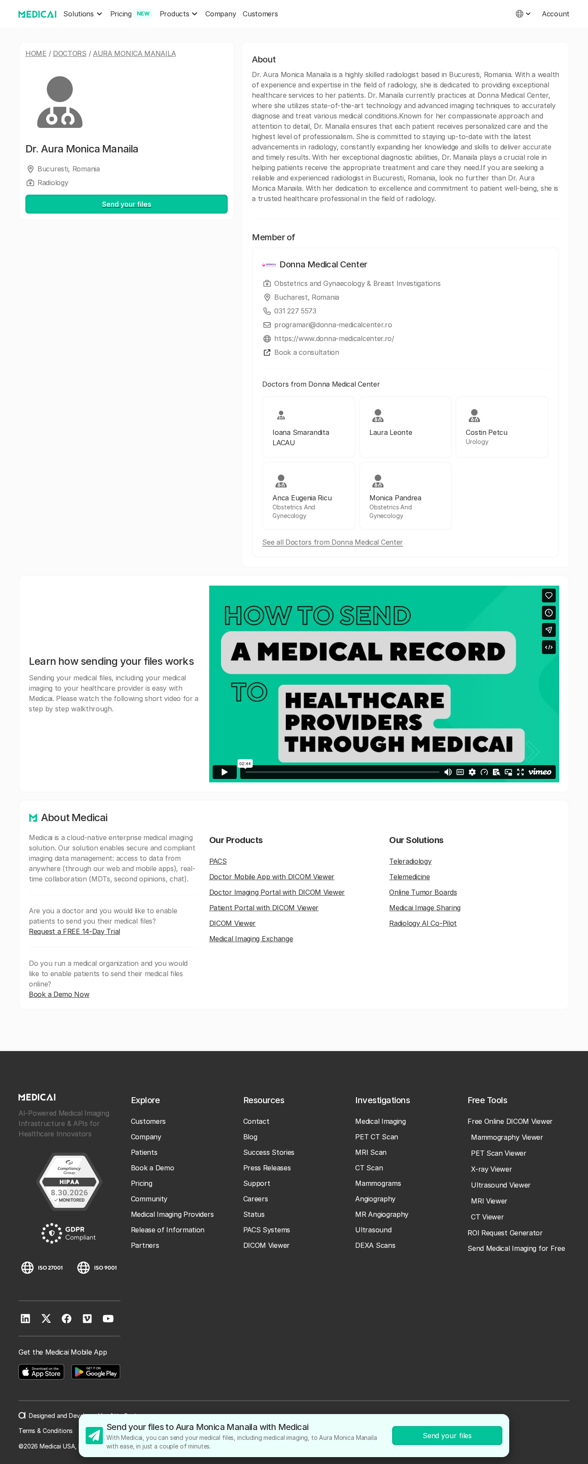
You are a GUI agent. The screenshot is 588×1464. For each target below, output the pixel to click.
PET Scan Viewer (498, 1153)
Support (256, 1183)
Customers (260, 13)
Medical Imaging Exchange (251, 938)
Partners (145, 1245)
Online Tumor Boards (423, 892)
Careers (255, 1198)
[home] (37, 13)
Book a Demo (152, 1167)
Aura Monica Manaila (134, 53)
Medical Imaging (380, 1121)
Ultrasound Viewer (501, 1185)
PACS (218, 861)
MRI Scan (371, 1152)
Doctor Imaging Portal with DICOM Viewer (277, 892)
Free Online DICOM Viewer (510, 1121)
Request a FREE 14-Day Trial (74, 931)
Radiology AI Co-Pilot (423, 923)
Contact (256, 1121)
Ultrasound (373, 1229)
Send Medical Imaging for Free (516, 1248)
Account (555, 13)
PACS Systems (266, 1229)
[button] (83, 14)
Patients (144, 1152)
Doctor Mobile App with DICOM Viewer (272, 876)
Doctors (70, 53)
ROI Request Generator (505, 1232)
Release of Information (167, 1229)
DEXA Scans (375, 1245)
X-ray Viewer (491, 1169)
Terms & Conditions (46, 1430)
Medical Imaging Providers (172, 1214)
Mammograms (378, 1183)
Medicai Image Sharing (425, 907)
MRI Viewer (489, 1201)
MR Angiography (382, 1214)
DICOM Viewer (232, 923)
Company (220, 13)
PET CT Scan (376, 1136)
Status (254, 1214)
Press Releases (267, 1167)
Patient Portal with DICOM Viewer (264, 907)
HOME (35, 53)
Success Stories (269, 1152)
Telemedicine (409, 876)
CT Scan (369, 1167)
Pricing (141, 1183)
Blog (250, 1136)
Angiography (375, 1198)
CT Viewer (487, 1217)
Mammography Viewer (507, 1137)
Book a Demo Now (59, 994)
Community (149, 1198)
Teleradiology (410, 861)
